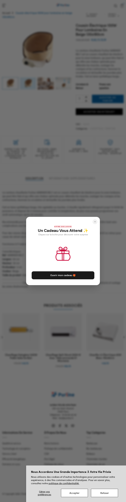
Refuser (104, 492)
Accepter (74, 492)
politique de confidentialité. (64, 483)
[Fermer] (95, 221)
